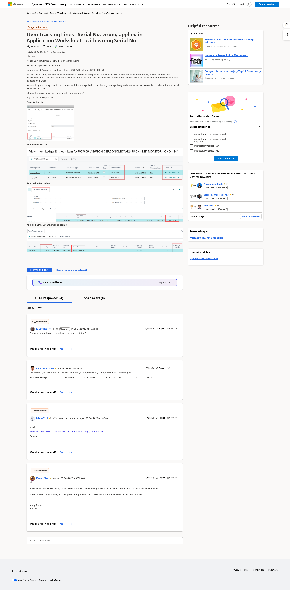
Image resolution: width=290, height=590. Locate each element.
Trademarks (273, 569)
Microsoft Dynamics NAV (206, 146)
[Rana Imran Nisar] (32, 368)
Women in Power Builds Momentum (226, 55)
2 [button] (57, 368)
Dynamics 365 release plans (204, 258)
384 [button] (232, 195)
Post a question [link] (267, 4)
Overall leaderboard (251, 216)
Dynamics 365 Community (48, 4)
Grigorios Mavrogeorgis (216, 194)
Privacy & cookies (240, 569)
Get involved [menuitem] (75, 4)
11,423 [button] (53, 418)
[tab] (49, 299)
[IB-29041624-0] (32, 329)
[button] (231, 4)
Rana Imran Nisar (59, 52)
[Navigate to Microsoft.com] (16, 4)
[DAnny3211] (32, 418)
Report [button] (72, 46)
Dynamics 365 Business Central (210, 134)
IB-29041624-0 (43, 328)
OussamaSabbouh (213, 184)
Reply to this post (39, 269)
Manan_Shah (42, 478)
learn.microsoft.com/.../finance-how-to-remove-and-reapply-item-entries (66, 431)
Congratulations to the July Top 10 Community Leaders (233, 72)
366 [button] (217, 206)
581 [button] (227, 184)
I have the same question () (72, 269)
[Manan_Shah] (32, 478)
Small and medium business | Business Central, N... (79, 13)
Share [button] (60, 46)
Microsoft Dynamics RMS (206, 151)
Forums (53, 13)
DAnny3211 (42, 418)
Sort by (30, 307)
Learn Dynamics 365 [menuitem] (132, 4)
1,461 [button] (54, 478)
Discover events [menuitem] (110, 4)
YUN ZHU (209, 205)
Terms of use (258, 569)
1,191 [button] (55, 328)
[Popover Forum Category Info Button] (235, 121)
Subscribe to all (226, 158)
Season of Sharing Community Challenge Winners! (229, 41)
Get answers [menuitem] (92, 4)
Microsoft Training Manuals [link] (206, 238)
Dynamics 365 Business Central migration (210, 140)
